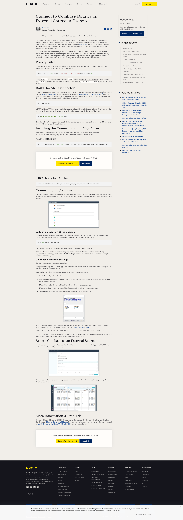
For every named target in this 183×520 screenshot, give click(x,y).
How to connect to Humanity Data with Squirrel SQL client (134, 141)
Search (136, 4)
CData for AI (103, 4)
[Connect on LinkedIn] (111, 29)
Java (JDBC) (62, 474)
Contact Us (111, 492)
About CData (112, 471)
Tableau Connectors (64, 495)
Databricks (145, 474)
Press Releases (112, 474)
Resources (128, 480)
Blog (126, 477)
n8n (143, 483)
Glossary (128, 486)
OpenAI (144, 486)
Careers (110, 489)
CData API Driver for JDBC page (57, 422)
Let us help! (85, 163)
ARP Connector (129, 60)
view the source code (49, 94)
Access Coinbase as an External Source (133, 78)
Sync (76, 471)
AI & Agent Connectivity (96, 478)
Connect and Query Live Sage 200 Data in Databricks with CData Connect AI (134, 131)
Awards (110, 480)
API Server (61, 483)
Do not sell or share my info (143, 514)
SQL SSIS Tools (79, 477)
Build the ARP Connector (131, 51)
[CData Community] (38, 487)
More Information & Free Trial (132, 83)
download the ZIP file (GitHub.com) (91, 94)
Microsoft (145, 480)
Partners (111, 486)
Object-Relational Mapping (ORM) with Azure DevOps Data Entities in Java (134, 105)
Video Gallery (129, 489)
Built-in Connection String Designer (133, 70)
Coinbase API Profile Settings (134, 74)
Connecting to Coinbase (130, 66)
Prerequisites (127, 48)
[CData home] (33, 4)
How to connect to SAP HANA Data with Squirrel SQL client (134, 99)
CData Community (131, 471)
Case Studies (129, 474)
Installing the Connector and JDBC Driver (134, 55)
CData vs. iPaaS (96, 485)
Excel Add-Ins (62, 489)
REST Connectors (63, 486)
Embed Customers (97, 482)
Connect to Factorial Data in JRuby (134, 118)
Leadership (111, 483)
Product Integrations (98, 474)
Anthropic (145, 471)
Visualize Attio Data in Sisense (132, 136)
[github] (34, 487)
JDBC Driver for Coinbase (133, 63)
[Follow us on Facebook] (105, 29)
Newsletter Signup (131, 483)
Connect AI (78, 474)
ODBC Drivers (62, 471)
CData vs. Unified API (98, 488)
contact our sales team (81, 327)
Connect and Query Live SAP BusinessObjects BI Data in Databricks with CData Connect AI (134, 123)
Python (60, 480)
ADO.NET (61, 477)
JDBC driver (83, 44)
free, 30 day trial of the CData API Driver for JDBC (54, 424)
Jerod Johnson (47, 28)
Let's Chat (147, 4)
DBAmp (77, 480)
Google (144, 477)
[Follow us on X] (108, 29)
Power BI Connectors (64, 492)
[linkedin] (27, 487)
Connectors (95, 471)
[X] (31, 487)
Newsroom (111, 477)
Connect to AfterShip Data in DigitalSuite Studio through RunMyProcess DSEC (132, 113)
